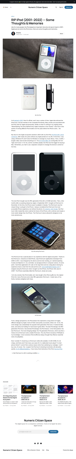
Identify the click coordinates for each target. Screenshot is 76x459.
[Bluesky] (35, 443)
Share (61, 33)
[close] (74, 2)
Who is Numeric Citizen (33, 450)
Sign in (61, 7)
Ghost (71, 450)
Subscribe (68, 7)
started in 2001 (18, 120)
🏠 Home (5, 7)
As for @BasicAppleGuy (23, 349)
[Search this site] (56, 7)
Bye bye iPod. (58, 349)
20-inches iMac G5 (44, 140)
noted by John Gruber (51, 209)
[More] (11, 7)
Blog (47, 450)
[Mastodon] (38, 443)
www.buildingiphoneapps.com (50, 267)
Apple (12, 16)
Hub (43, 450)
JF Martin (18, 33)
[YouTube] (41, 443)
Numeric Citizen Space (38, 7)
